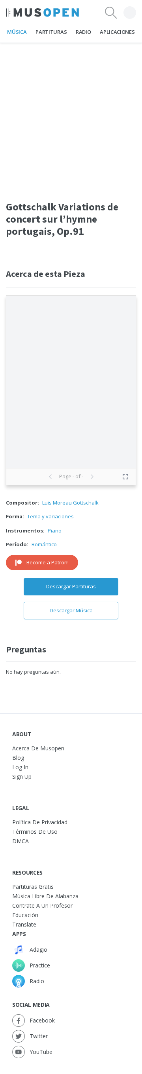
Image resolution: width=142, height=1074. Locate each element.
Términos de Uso (35, 831)
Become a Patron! (47, 562)
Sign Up (22, 776)
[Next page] (92, 477)
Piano (55, 530)
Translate (24, 924)
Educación (25, 915)
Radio (83, 31)
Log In (20, 767)
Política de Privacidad (39, 822)
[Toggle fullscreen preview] (125, 477)
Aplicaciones (117, 31)
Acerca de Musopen (38, 748)
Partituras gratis (33, 886)
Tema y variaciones (50, 516)
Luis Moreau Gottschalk (70, 502)
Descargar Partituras (71, 586)
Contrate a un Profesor (42, 905)
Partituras (51, 31)
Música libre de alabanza (45, 896)
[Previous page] (50, 477)
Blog (18, 757)
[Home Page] (42, 12)
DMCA (20, 841)
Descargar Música (71, 610)
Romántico (44, 544)
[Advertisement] (71, 113)
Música (16, 31)
